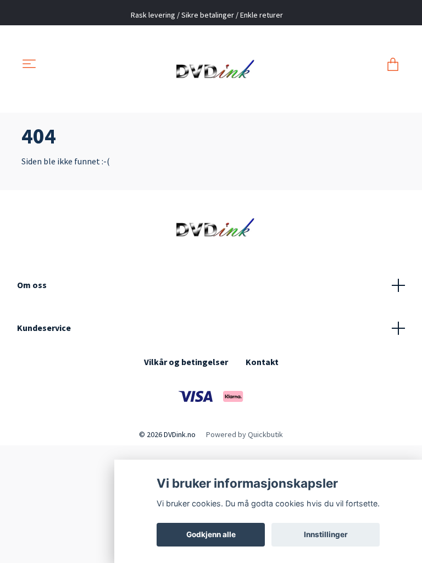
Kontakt (262, 361)
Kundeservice (44, 327)
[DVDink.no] (211, 65)
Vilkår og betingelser (186, 361)
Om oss (32, 284)
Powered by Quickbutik (244, 434)
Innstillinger (326, 534)
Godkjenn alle (211, 534)
